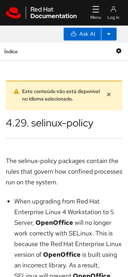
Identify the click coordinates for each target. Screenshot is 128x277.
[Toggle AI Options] (109, 34)
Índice (11, 51)
